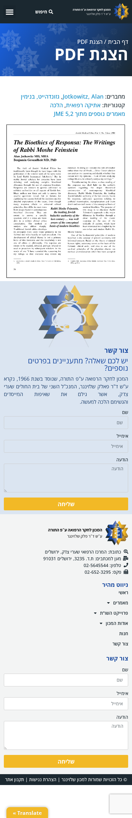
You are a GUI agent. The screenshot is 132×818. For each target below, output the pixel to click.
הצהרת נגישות (42, 779)
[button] (9, 11)
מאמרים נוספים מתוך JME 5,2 (89, 113)
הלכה (56, 105)
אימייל (122, 436)
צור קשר (120, 644)
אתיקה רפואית (83, 105)
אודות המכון (117, 623)
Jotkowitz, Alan (83, 96)
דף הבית (118, 41)
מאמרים (120, 603)
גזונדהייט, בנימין (40, 96)
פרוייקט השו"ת (114, 613)
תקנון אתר (14, 779)
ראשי (123, 592)
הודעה (122, 460)
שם (125, 412)
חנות (123, 633)
